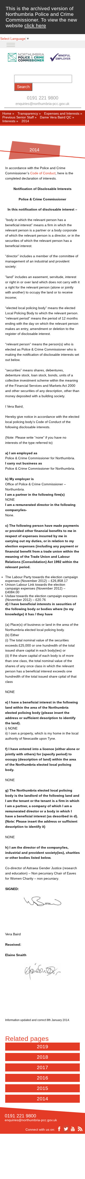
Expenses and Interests (61, 113)
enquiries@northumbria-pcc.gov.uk (42, 104)
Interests (8, 121)
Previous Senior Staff (18, 117)
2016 (42, 1077)
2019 (42, 1046)
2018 (42, 1057)
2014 (42, 1098)
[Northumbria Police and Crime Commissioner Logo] (38, 57)
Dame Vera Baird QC (55, 117)
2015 (42, 1088)
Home (6, 113)
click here (35, 25)
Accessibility (26, 1154)
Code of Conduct (42, 173)
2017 (42, 1067)
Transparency (27, 113)
